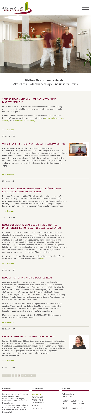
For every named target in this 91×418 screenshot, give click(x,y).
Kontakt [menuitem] (36, 405)
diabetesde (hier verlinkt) (24, 120)
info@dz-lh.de (77, 408)
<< (4, 375)
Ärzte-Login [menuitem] (37, 400)
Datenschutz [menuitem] (38, 403)
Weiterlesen (9, 130)
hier (42, 258)
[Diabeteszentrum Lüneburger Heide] (32, 8)
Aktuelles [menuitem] (36, 394)
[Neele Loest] (79, 342)
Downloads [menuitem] (37, 397)
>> (35, 375)
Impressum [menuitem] (37, 408)
